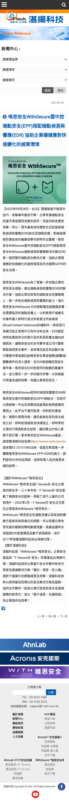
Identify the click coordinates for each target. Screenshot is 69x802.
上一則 (40, 616)
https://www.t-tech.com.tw (47, 441)
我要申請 (49, 727)
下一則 (63, 616)
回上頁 (52, 616)
